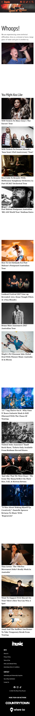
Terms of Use (7, 660)
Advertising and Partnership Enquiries (13, 675)
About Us (6, 653)
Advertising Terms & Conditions (12, 667)
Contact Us (6, 682)
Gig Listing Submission (9, 679)
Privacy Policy (7, 657)
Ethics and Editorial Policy (10, 663)
